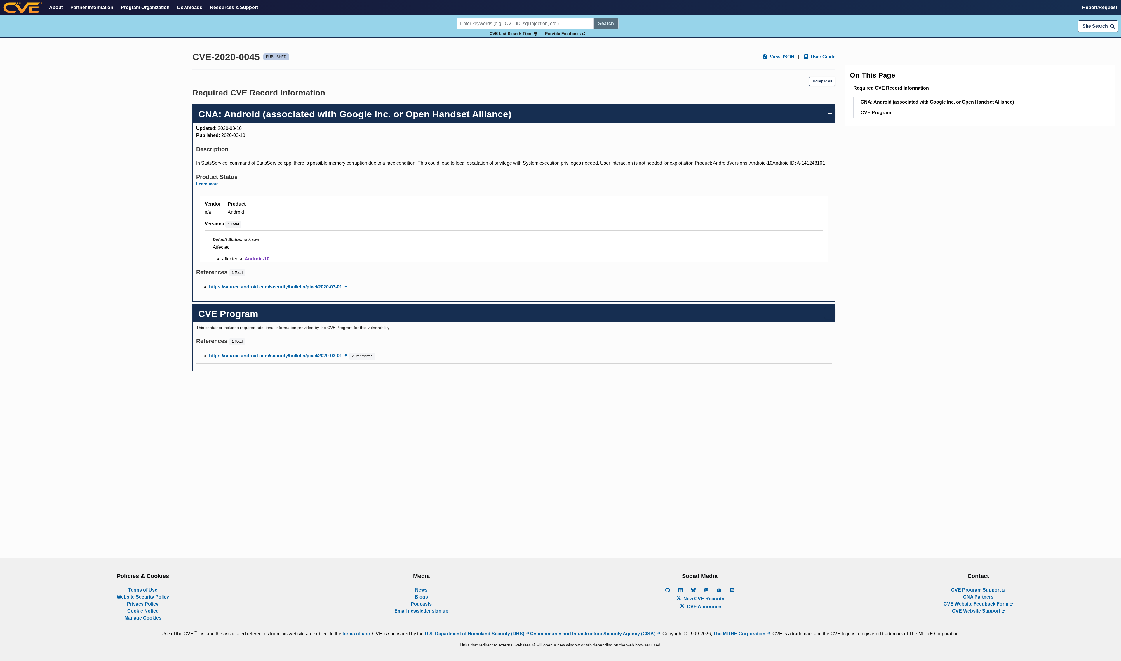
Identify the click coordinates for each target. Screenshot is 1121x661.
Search (606, 23)
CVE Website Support (976, 610)
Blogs (421, 596)
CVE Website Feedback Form (976, 603)
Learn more (207, 183)
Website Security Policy (143, 596)
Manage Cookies (142, 617)
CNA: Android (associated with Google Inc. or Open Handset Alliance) (937, 102)
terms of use (356, 633)
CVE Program (876, 112)
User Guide (822, 56)
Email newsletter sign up (421, 610)
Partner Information (91, 7)
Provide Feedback (563, 33)
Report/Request (1099, 7)
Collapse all (822, 81)
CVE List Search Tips (510, 33)
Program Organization (145, 7)
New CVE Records (703, 598)
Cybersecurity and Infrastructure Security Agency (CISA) (593, 633)
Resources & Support (234, 7)
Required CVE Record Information (891, 88)
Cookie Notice (143, 610)
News (421, 589)
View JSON (781, 56)
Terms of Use (142, 589)
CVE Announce (703, 606)
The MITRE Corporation (740, 633)
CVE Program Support (976, 589)
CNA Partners (978, 596)
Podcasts (421, 603)
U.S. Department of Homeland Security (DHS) (475, 633)
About (56, 7)
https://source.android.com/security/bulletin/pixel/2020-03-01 (276, 286)
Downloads (189, 7)
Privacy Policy (143, 603)
